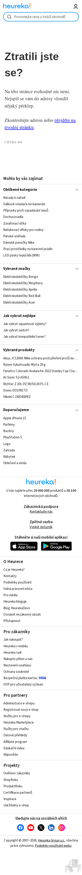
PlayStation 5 (12, 437)
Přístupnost (11, 621)
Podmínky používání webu (53, 845)
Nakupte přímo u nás (18, 659)
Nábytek (9, 456)
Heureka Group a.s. (51, 840)
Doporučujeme (16, 410)
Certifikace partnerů (17, 792)
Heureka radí (12, 652)
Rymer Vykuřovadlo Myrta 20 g (24, 364)
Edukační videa (13, 748)
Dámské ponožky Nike (18, 242)
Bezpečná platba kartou (20, 678)
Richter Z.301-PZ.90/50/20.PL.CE (26, 383)
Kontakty (10, 576)
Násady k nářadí (14, 197)
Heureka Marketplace (18, 722)
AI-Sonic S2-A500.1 (16, 377)
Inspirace (9, 799)
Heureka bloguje (15, 601)
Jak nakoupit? (13, 639)
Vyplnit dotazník (41, 527)
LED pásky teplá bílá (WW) (21, 255)
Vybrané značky (16, 268)
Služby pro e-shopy (17, 716)
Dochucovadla (13, 217)
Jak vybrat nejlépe (19, 316)
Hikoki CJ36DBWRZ (17, 396)
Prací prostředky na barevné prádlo (28, 249)
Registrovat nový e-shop (20, 709)
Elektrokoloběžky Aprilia (20, 289)
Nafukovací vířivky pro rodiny (23, 229)
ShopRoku (10, 780)
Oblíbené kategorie (20, 189)
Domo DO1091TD (15, 390)
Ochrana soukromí (16, 671)
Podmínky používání (17, 582)
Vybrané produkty (19, 350)
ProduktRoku (12, 786)
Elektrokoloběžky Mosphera (23, 283)
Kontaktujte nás (41, 511)
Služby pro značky (16, 729)
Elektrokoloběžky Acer (19, 302)
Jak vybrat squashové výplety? (24, 324)
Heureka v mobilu (15, 646)
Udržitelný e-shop (16, 805)
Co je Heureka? (14, 569)
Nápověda (10, 754)
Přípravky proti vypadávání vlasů (25, 210)
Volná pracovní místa (17, 588)
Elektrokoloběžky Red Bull (21, 296)
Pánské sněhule (14, 236)
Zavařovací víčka (14, 223)
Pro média (10, 595)
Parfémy (9, 424)
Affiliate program (15, 741)
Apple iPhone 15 (14, 418)
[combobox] (41, 16)
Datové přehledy (15, 735)
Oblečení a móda (14, 463)
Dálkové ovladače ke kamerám (24, 204)
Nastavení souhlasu (17, 665)
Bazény (8, 431)
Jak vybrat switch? (16, 330)
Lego (6, 443)
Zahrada (9, 450)
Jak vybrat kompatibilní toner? (24, 336)
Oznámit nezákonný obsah (22, 614)
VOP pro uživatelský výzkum (23, 684)
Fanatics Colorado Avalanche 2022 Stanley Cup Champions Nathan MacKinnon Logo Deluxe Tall (41, 371)
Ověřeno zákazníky (16, 773)
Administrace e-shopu (19, 703)
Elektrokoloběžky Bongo (20, 276)
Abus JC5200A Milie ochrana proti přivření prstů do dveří (41, 358)
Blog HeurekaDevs (16, 608)
